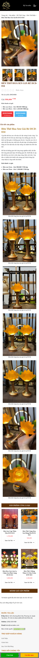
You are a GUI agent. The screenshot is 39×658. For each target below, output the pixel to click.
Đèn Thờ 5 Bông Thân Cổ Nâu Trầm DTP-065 (29, 573)
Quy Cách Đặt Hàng (7, 646)
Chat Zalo (9, 655)
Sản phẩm (12, 15)
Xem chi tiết (9, 540)
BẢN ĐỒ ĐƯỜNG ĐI (25, 618)
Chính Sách (4, 642)
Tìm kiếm (28, 5)
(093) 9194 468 (11, 621)
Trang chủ (4, 15)
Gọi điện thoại (7, 114)
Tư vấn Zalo (20, 114)
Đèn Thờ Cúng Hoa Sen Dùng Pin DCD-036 (29, 533)
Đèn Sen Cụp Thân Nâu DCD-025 (9, 532)
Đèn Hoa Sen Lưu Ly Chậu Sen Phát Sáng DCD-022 (10, 573)
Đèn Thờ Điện (31, 15)
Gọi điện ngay (29, 655)
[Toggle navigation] (34, 5)
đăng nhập (9, 602)
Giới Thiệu (4, 638)
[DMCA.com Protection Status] (19, 629)
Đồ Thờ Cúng (21, 15)
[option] (19, 43)
